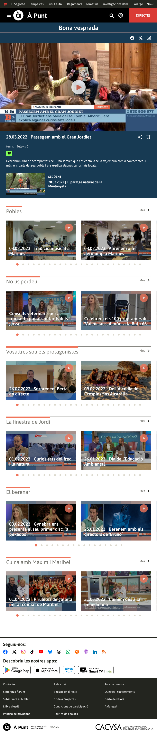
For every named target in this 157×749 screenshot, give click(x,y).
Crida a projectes (65, 699)
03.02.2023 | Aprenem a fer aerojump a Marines (110, 251)
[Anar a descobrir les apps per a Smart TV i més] (96, 670)
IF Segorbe (18, 4)
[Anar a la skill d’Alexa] (69, 670)
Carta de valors (114, 699)
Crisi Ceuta (54, 4)
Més (142, 210)
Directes (143, 15)
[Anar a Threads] (60, 651)
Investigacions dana (115, 4)
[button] (17, 264)
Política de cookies (66, 713)
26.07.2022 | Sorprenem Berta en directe (38, 391)
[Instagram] (149, 38)
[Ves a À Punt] (30, 15)
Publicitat (60, 684)
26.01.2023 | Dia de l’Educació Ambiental (113, 461)
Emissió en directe (65, 691)
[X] (140, 38)
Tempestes (36, 4)
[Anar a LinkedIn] (96, 651)
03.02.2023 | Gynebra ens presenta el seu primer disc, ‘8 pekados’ (38, 529)
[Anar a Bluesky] (51, 651)
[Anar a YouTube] (42, 651)
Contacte (9, 684)
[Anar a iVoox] (78, 651)
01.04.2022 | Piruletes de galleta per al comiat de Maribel (40, 602)
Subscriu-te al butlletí (16, 699)
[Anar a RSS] (105, 651)
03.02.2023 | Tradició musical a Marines (39, 251)
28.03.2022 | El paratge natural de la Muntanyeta (75, 184)
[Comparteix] (140, 137)
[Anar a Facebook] (6, 651)
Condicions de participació (71, 706)
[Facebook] (132, 38)
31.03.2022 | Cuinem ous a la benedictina (112, 602)
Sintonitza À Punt (14, 691)
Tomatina (92, 4)
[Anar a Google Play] (17, 670)
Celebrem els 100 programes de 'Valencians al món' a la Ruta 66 (116, 321)
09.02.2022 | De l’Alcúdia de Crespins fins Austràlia (111, 391)
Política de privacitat (16, 713)
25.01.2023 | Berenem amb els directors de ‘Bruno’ (114, 532)
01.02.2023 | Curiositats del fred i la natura (40, 461)
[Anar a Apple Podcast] (87, 651)
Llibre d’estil (11, 706)
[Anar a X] (15, 651)
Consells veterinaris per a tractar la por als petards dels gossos (38, 318)
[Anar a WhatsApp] (69, 651)
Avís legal (111, 706)
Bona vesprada (78, 27)
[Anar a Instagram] (24, 651)
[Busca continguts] (111, 16)
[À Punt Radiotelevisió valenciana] (24, 727)
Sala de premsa (114, 684)
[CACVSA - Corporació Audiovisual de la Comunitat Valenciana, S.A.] (124, 727)
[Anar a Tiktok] (33, 651)
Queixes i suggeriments (120, 691)
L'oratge (137, 4)
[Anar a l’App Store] (47, 670)
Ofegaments (74, 4)
